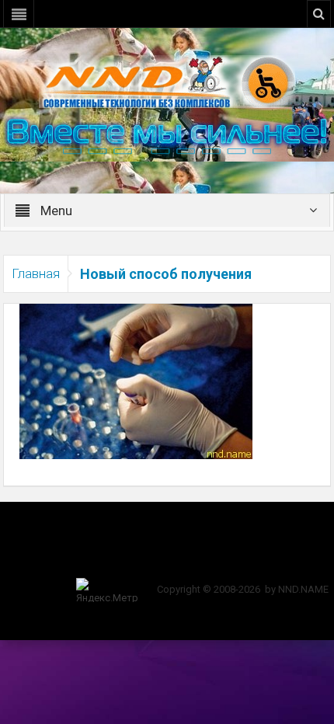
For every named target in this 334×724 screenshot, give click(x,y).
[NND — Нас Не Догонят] (167, 81)
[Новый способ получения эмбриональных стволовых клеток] (135, 380)
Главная (36, 273)
